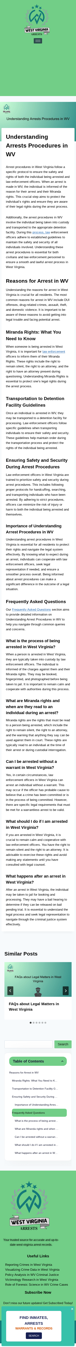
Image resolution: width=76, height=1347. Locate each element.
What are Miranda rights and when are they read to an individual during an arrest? (41, 1128)
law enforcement (53, 351)
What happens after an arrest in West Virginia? (41, 1152)
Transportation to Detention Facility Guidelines (39, 1088)
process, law (41, 232)
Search (63, 1044)
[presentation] (38, 979)
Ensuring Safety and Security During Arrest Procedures (39, 1096)
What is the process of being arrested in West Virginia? (41, 1120)
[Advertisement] (38, 68)
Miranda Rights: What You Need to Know (36, 1080)
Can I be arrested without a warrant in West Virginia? (41, 1136)
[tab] (31, 1023)
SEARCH (34, 1335)
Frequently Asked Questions (31, 609)
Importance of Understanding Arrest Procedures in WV (41, 1104)
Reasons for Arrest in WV (24, 1072)
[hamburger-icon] (38, 40)
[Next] (66, 990)
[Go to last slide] (10, 990)
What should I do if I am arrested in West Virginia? (41, 1144)
